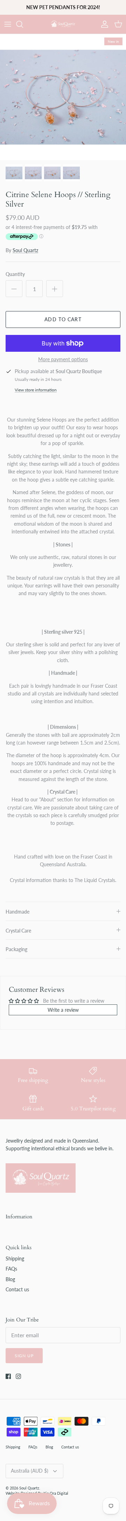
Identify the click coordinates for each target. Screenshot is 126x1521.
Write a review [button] (63, 1010)
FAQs (11, 1269)
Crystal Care (18, 931)
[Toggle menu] (7, 24)
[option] (63, 97)
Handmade (17, 912)
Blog (10, 1279)
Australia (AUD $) (29, 1471)
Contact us (17, 1289)
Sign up (24, 1355)
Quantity (15, 274)
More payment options (63, 359)
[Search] (23, 24)
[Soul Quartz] (63, 24)
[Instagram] (18, 1376)
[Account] (103, 24)
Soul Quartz (25, 250)
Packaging (16, 949)
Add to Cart (62, 319)
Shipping (15, 1258)
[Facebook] (8, 1376)
